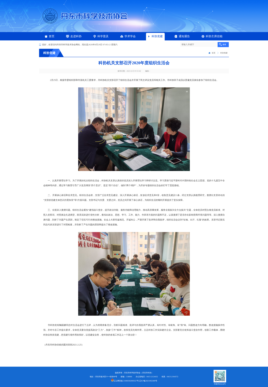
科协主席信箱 (214, 36)
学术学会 (130, 36)
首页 (51, 36)
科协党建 (157, 36)
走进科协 (76, 36)
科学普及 (103, 36)
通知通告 (184, 36)
